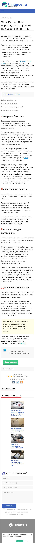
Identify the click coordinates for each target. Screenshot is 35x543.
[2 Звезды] (9, 376)
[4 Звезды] (12, 376)
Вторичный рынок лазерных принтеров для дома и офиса (17, 430)
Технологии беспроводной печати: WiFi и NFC (17, 446)
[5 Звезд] (13, 376)
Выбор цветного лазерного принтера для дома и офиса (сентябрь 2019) (17, 413)
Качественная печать (9, 103)
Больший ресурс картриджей (12, 107)
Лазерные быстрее (8, 100)
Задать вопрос (11, 362)
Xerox (26, 158)
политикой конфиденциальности (15, 514)
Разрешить (19, 541)
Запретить (29, 541)
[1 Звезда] (7, 376)
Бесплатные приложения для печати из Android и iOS (17, 463)
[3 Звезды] (10, 376)
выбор (23, 343)
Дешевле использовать (10, 110)
